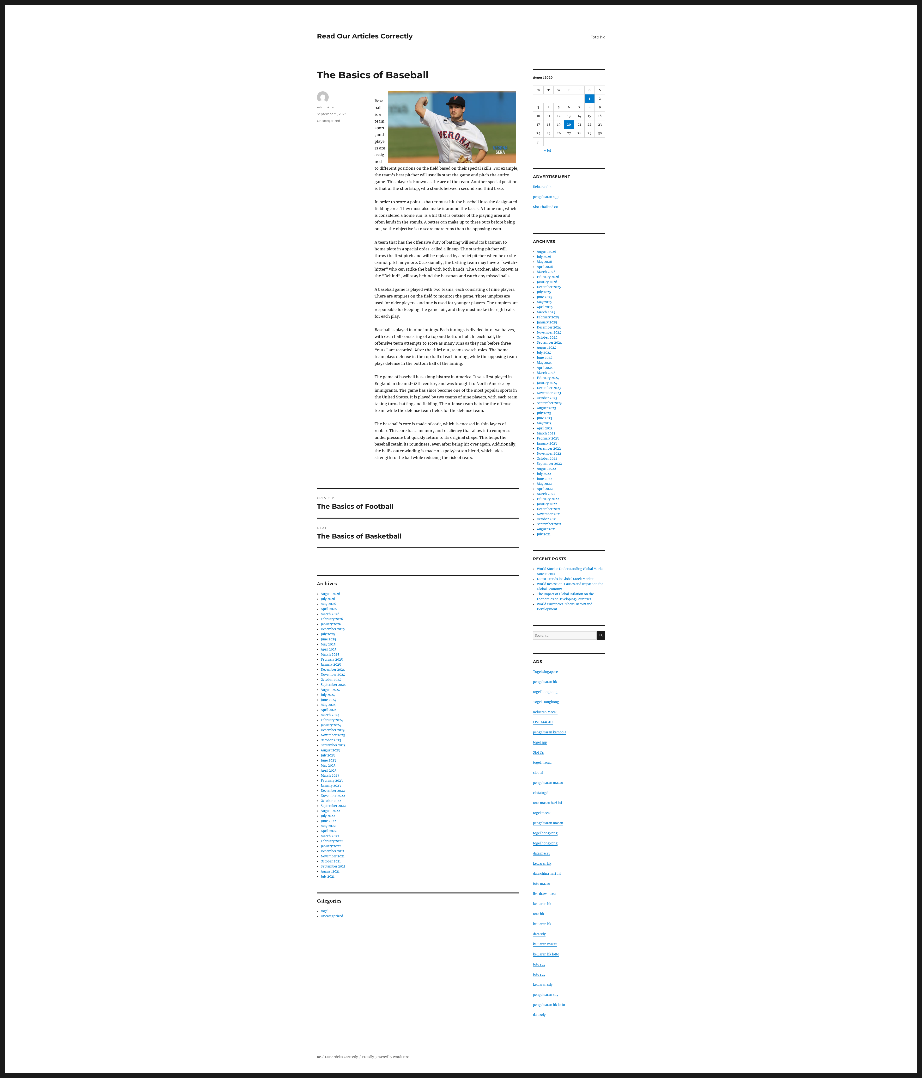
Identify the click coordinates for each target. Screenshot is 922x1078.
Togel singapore (545, 672)
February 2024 (332, 720)
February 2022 (332, 841)
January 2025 (331, 665)
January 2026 (331, 624)
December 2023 (333, 730)
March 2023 (330, 776)
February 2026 (332, 619)
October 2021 (331, 861)
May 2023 (328, 765)
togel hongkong (545, 692)
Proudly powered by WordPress (386, 1057)
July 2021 (327, 876)
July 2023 (328, 755)
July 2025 (328, 634)
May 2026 (328, 604)
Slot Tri (538, 752)
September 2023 (333, 745)
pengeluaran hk (545, 682)
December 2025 (333, 629)
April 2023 (328, 770)
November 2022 (333, 796)
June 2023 (328, 760)
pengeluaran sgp (545, 197)
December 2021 (332, 851)
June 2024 (328, 700)
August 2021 (330, 871)
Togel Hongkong (546, 702)
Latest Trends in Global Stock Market (565, 579)
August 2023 (330, 750)
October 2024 (331, 680)
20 (569, 125)
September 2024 (333, 685)
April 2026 (329, 609)
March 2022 (330, 836)
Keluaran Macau (545, 712)
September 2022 (333, 806)
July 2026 (328, 599)
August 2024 (330, 690)
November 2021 (333, 856)
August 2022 (330, 811)
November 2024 (333, 675)
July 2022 (328, 816)
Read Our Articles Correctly (365, 36)
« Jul (547, 151)
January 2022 (331, 846)
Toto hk (598, 37)
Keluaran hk (542, 187)
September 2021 (333, 866)
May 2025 (328, 644)
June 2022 (328, 821)
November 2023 (333, 735)
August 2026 (330, 594)
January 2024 (331, 725)
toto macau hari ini (547, 803)
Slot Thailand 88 (545, 207)
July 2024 (328, 695)
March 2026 (330, 614)
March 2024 (330, 715)
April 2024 (329, 710)
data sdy (539, 1015)
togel (324, 911)
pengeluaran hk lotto (549, 1005)
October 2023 (331, 740)
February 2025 (332, 659)
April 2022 (329, 831)
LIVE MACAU (543, 722)
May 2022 (328, 826)
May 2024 (328, 705)
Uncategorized (328, 121)
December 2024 (333, 670)
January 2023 (331, 786)
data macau (541, 853)
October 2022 (331, 801)
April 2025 (329, 649)
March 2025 (330, 654)
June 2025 (328, 639)
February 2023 (332, 781)
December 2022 (333, 791)
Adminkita (325, 107)
